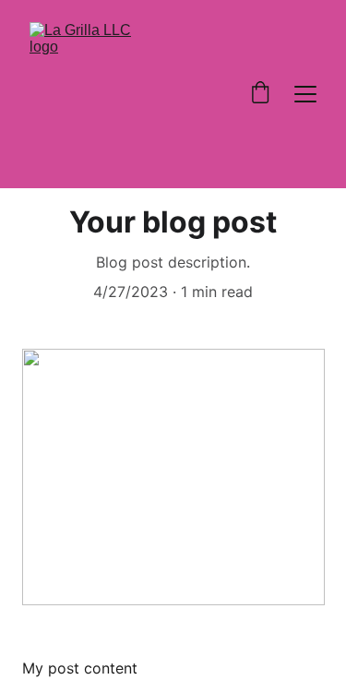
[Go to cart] (260, 94)
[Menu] (305, 94)
